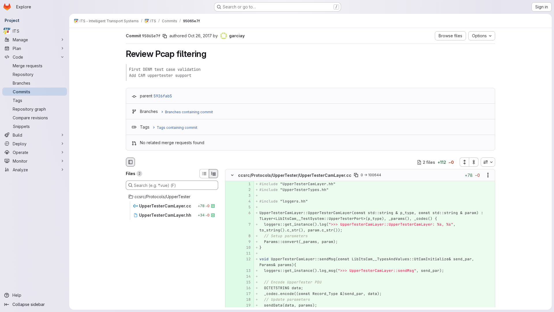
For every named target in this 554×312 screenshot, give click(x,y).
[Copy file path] (356, 175)
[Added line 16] (246, 288)
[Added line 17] (246, 294)
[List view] (204, 173)
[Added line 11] (246, 254)
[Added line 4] (246, 202)
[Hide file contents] (232, 175)
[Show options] (487, 175)
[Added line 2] (246, 190)
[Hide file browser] (130, 162)
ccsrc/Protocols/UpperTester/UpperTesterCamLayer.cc (294, 175)
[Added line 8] (246, 236)
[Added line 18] (246, 300)
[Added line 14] (246, 277)
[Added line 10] (246, 248)
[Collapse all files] (473, 162)
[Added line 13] (246, 271)
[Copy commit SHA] (164, 36)
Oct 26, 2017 (200, 35)
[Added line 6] (246, 213)
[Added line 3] (246, 196)
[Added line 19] (246, 306)
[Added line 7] (246, 225)
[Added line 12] (246, 259)
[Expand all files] (464, 162)
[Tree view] (213, 173)
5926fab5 (163, 96)
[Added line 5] (246, 207)
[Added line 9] (246, 242)
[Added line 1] (246, 184)
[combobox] (488, 162)
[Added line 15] (246, 282)
